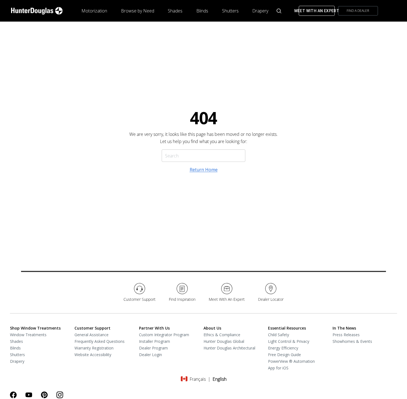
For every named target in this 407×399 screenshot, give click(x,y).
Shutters (230, 11)
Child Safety (278, 334)
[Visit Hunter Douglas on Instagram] (59, 395)
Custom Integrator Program (164, 334)
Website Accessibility (92, 354)
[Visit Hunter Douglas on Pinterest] (44, 395)
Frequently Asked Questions (99, 341)
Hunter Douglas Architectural (229, 348)
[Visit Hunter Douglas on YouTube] (28, 395)
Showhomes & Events (352, 341)
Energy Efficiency (283, 348)
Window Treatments (28, 334)
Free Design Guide (284, 354)
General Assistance (91, 334)
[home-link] (37, 11)
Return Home (204, 170)
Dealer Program (153, 348)
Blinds (202, 11)
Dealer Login (150, 354)
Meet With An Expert (316, 11)
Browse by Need (137, 11)
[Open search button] (279, 11)
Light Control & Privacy (288, 341)
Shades (175, 11)
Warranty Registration (94, 348)
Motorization (94, 11)
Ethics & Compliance (222, 334)
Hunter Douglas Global (224, 341)
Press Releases (346, 334)
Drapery (260, 11)
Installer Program (154, 341)
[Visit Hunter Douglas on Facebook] (13, 395)
